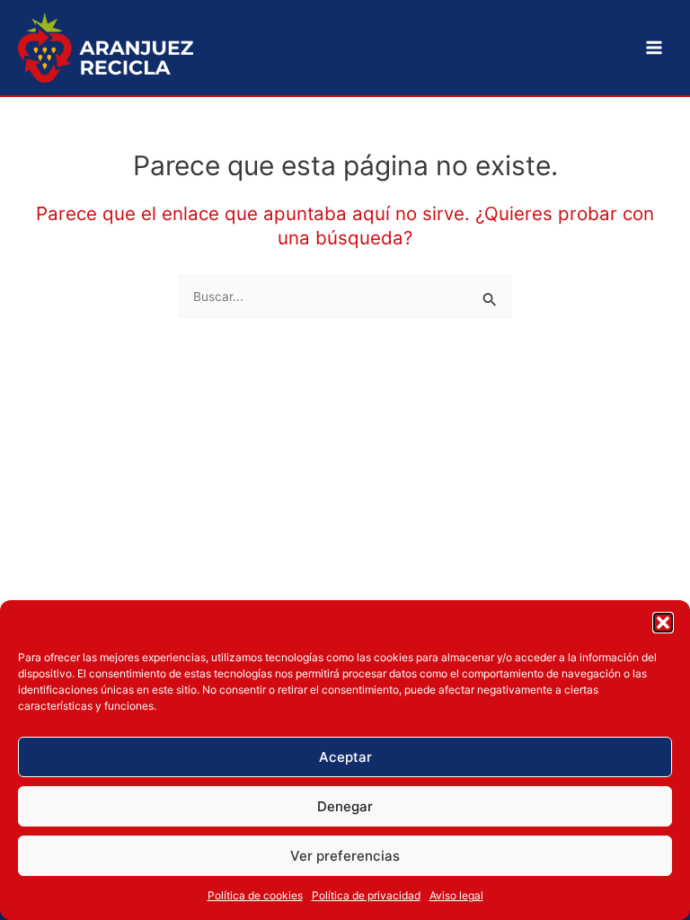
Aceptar (345, 756)
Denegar (345, 806)
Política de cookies (255, 895)
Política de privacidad (366, 895)
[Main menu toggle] (654, 48)
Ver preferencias (345, 855)
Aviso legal (456, 895)
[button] (663, 623)
